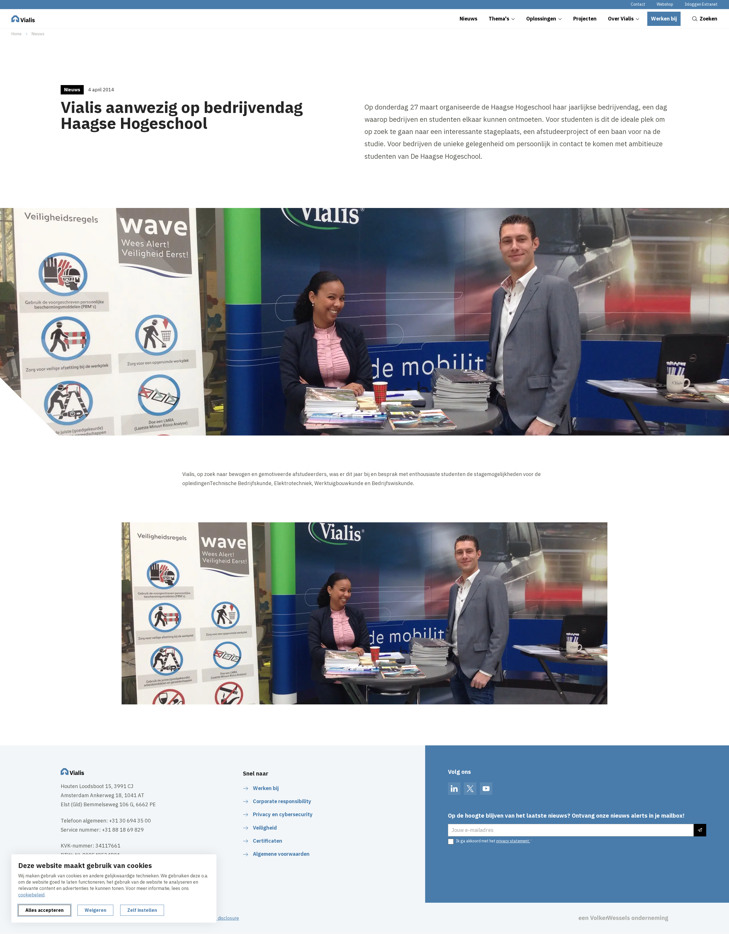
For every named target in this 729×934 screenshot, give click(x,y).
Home (16, 33)
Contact (638, 4)
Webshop (665, 4)
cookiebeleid (31, 895)
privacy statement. (513, 841)
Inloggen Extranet (701, 4)
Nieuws (38, 33)
